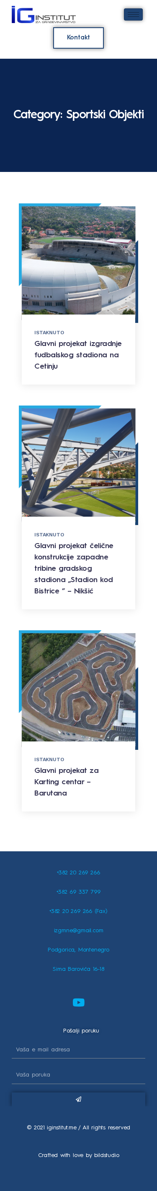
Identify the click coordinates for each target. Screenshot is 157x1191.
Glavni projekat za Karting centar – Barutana (66, 782)
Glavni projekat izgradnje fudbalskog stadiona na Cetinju (78, 355)
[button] (78, 38)
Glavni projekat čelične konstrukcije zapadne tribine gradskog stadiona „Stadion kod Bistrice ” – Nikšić (73, 568)
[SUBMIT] (78, 1099)
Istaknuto (49, 332)
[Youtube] (79, 1002)
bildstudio (106, 1155)
